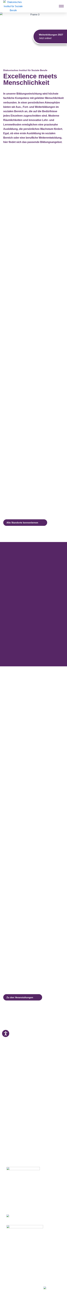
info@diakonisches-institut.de (22, 1203)
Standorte (12, 1258)
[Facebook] (8, 1287)
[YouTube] (25, 1287)
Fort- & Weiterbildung (18, 1246)
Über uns (12, 1270)
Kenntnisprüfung (16, 1254)
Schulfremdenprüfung (19, 1250)
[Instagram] (13, 1287)
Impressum (13, 1274)
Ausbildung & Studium (19, 1242)
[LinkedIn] (19, 1287)
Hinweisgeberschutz (18, 1283)
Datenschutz (13, 1278)
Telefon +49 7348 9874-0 (19, 1199)
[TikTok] (32, 1287)
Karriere (11, 1266)
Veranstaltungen (16, 1262)
